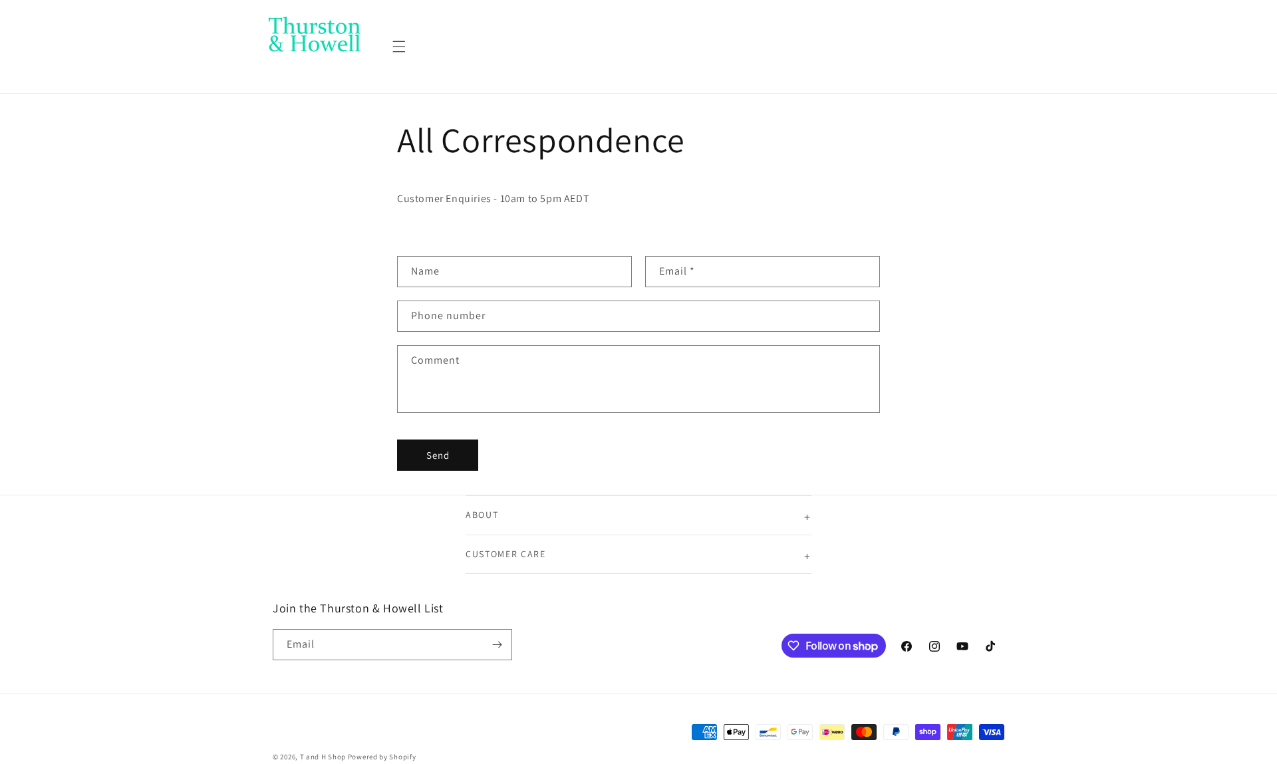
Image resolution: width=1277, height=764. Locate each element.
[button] (399, 46)
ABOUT (482, 515)
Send (438, 455)
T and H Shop (323, 756)
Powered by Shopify (382, 756)
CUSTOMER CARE (506, 554)
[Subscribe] (496, 644)
